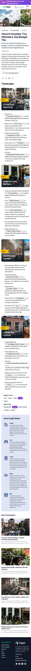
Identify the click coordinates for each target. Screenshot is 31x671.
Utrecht (24, 30)
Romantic (6, 410)
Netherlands (15, 30)
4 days (20, 398)
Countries (5, 30)
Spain (2, 653)
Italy (2, 651)
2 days (10, 398)
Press (17, 656)
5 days (5, 401)
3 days (15, 398)
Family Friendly (23, 407)
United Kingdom (5, 647)
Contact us (19, 654)
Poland (3, 655)
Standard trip (7, 407)
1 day (5, 398)
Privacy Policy (19, 658)
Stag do (13, 410)
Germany (3, 649)
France (3, 657)
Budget (15, 407)
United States (5, 645)
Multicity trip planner (21, 660)
